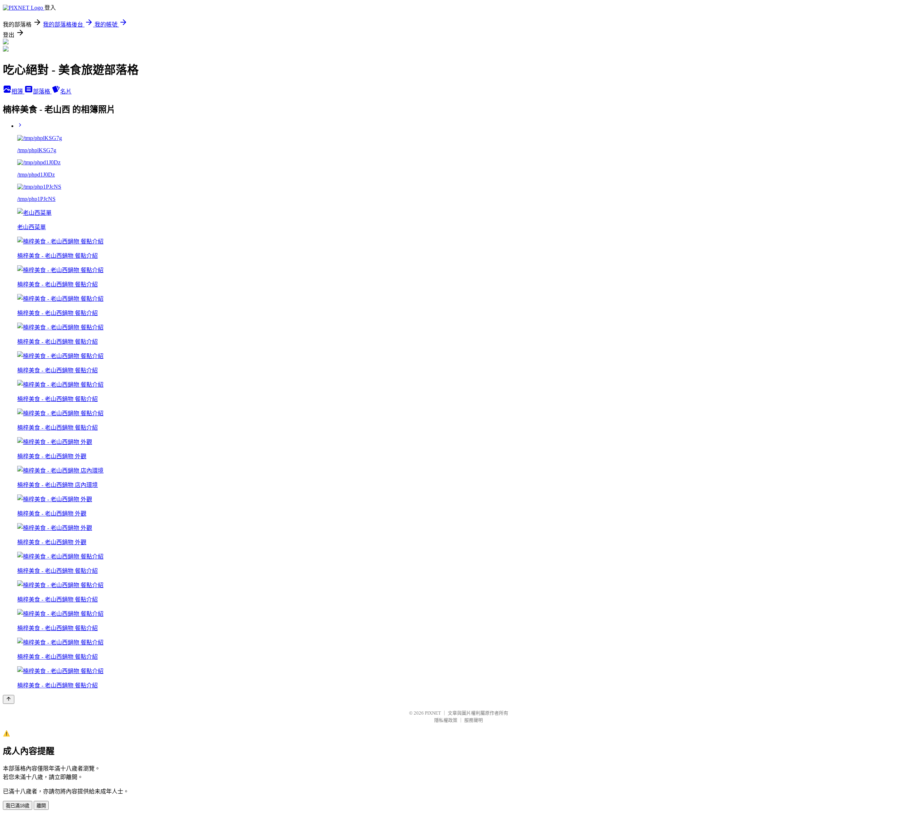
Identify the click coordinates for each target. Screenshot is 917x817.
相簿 (17, 91)
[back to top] (8, 699)
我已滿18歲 (17, 805)
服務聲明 (473, 720)
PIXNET (433, 713)
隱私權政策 (445, 720)
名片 (66, 91)
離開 (41, 805)
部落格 (42, 91)
